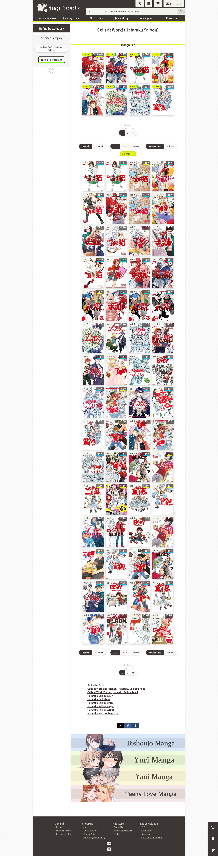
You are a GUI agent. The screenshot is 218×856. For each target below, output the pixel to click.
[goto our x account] (109, 849)
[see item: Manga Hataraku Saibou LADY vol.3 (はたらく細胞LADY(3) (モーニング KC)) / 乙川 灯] (139, 402)
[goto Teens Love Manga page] (128, 793)
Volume (170, 146)
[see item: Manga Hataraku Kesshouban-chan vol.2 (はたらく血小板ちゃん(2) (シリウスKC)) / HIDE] (162, 596)
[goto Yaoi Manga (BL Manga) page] (128, 776)
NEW (125, 146)
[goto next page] (133, 133)
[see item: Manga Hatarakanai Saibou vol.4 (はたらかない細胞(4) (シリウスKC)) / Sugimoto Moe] (162, 532)
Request (148, 18)
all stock (99, 146)
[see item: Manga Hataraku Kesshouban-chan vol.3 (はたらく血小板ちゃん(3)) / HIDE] (162, 499)
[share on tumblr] (135, 725)
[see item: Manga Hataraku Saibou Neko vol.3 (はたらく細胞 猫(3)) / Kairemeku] (139, 176)
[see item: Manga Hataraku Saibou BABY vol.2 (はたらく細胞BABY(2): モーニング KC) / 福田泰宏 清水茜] (116, 596)
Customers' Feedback (151, 837)
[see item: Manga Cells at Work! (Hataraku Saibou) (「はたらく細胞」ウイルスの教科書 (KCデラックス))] (116, 435)
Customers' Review (65, 833)
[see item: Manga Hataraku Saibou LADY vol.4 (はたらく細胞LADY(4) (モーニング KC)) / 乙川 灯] (93, 370)
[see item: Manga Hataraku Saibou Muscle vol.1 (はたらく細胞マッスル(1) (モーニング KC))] (116, 305)
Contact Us (146, 830)
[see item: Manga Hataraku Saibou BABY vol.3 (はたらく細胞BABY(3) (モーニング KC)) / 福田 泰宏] (139, 532)
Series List (119, 827)
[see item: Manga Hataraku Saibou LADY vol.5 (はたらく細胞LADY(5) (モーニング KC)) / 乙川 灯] (93, 338)
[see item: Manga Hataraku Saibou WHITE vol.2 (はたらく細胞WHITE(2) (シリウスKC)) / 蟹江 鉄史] (93, 402)
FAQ (143, 827)
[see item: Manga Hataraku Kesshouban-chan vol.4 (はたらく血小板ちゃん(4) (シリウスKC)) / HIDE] (93, 435)
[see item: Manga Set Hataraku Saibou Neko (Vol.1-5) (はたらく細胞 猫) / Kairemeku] (139, 68)
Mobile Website (63, 830)
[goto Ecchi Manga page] (128, 742)
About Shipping (90, 830)
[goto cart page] (158, 3)
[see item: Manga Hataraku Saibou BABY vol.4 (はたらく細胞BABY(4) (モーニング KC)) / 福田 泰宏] (162, 370)
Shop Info (146, 833)
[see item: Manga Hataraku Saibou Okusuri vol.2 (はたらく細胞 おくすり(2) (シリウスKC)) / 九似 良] (139, 241)
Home (59, 827)
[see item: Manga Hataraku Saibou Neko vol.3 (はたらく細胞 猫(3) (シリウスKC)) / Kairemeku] (139, 208)
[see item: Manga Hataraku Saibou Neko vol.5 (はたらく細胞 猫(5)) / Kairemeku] (93, 176)
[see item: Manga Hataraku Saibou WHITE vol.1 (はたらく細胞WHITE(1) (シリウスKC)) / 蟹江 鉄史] (93, 467)
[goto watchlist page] (148, 3)
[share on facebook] (128, 725)
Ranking (123, 18)
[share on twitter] (120, 725)
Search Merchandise (123, 830)
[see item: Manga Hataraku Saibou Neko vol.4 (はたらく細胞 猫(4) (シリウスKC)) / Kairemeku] (93, 208)
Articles (97, 18)
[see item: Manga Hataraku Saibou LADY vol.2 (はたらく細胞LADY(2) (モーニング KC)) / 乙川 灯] (93, 532)
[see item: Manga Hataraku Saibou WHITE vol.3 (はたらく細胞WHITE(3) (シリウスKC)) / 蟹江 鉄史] (139, 370)
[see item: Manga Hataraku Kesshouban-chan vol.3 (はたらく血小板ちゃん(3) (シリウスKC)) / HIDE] (116, 564)
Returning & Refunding (94, 837)
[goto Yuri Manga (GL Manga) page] (128, 759)
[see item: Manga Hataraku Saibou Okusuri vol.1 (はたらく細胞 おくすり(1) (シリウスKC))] (116, 273)
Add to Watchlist (52, 60)
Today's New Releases (45, 18)
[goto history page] (139, 3)
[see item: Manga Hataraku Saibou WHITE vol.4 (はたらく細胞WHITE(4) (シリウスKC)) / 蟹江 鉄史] (139, 338)
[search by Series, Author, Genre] (181, 11)
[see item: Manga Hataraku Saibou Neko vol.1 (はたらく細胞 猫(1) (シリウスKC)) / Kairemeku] (93, 273)
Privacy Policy (89, 833)
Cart (85, 827)
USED (136, 146)
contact (175, 3)
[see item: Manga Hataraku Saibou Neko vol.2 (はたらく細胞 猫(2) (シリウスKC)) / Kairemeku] (116, 241)
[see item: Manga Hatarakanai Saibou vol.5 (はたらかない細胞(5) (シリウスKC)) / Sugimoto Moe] (116, 370)
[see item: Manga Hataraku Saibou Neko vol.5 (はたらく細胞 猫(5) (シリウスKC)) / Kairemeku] (116, 176)
